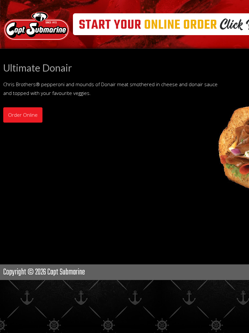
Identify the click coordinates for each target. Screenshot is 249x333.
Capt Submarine (66, 272)
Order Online (23, 115)
